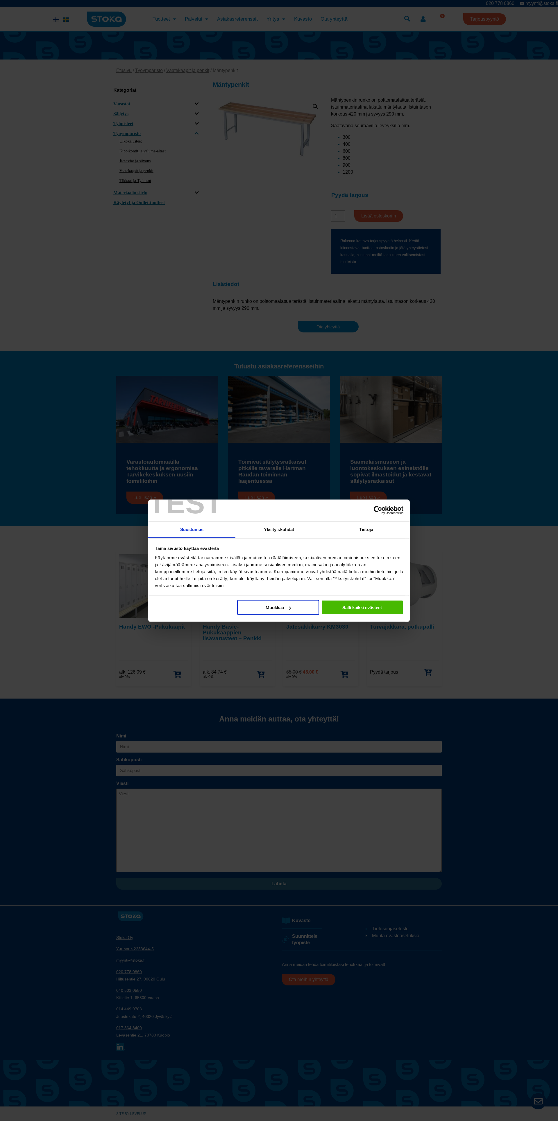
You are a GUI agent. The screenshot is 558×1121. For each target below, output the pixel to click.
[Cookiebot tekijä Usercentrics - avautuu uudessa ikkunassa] (378, 510)
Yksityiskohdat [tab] (279, 529)
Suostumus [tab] (192, 529)
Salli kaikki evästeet (362, 607)
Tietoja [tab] (366, 529)
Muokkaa (275, 607)
